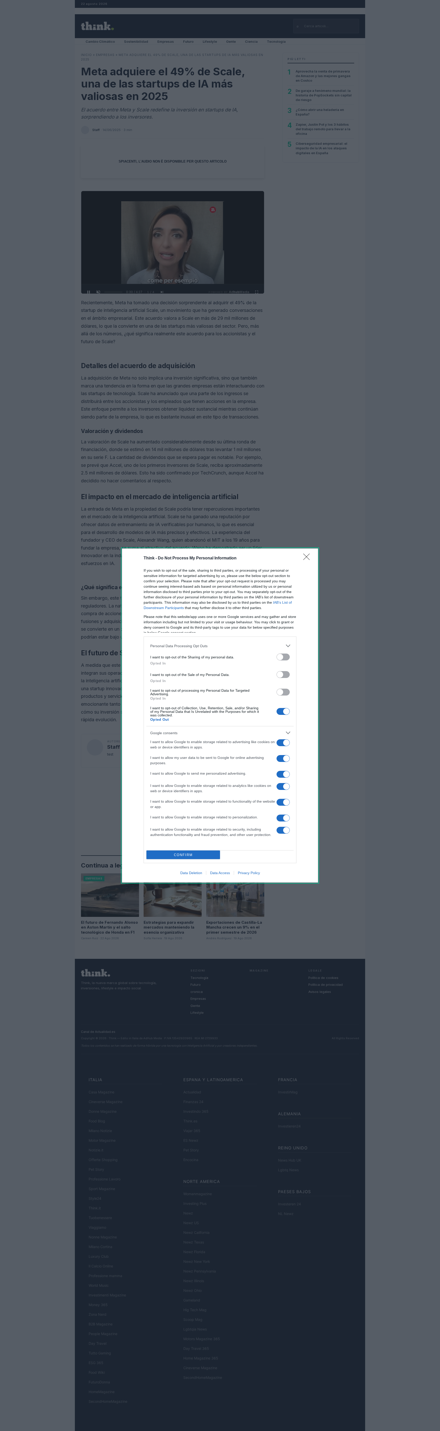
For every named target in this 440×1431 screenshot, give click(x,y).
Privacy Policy (249, 873)
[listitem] (220, 645)
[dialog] (220, 715)
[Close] (308, 558)
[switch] (283, 657)
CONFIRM (183, 855)
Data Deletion (191, 873)
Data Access (220, 873)
